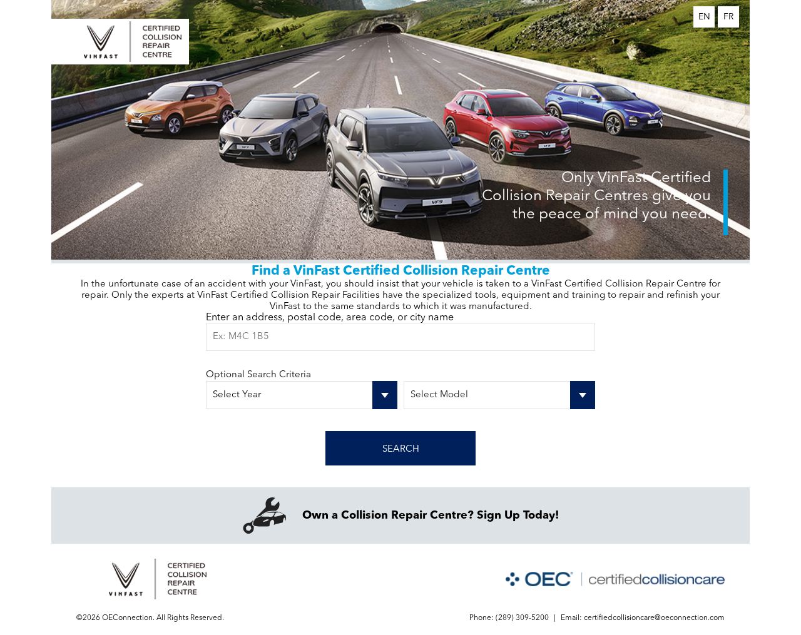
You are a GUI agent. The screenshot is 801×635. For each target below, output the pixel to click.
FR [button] (728, 17)
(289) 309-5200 (522, 618)
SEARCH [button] (400, 449)
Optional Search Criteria (258, 375)
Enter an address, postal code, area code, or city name (330, 318)
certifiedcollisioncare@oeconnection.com (654, 618)
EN (704, 17)
